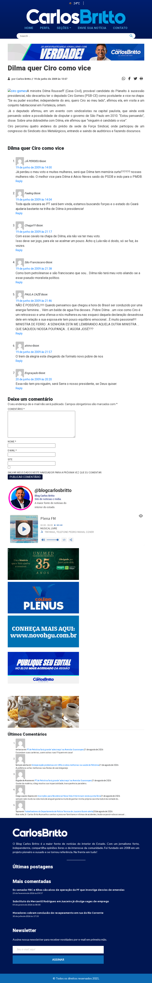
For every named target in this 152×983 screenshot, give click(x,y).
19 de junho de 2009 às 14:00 (34, 167)
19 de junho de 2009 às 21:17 (34, 231)
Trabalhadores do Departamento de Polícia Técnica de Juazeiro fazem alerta (59, 811)
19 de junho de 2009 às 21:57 (34, 352)
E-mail (12, 450)
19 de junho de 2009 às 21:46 (34, 300)
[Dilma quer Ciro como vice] (129, 78)
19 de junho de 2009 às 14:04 (34, 199)
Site (10, 459)
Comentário (16, 409)
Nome (12, 441)
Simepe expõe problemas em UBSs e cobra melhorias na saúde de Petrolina (65, 765)
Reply (19, 181)
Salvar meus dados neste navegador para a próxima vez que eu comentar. (55, 472)
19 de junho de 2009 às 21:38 (34, 268)
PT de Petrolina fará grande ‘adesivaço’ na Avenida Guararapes (55, 750)
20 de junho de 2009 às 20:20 (34, 379)
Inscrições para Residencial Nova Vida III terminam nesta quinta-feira (69, 796)
